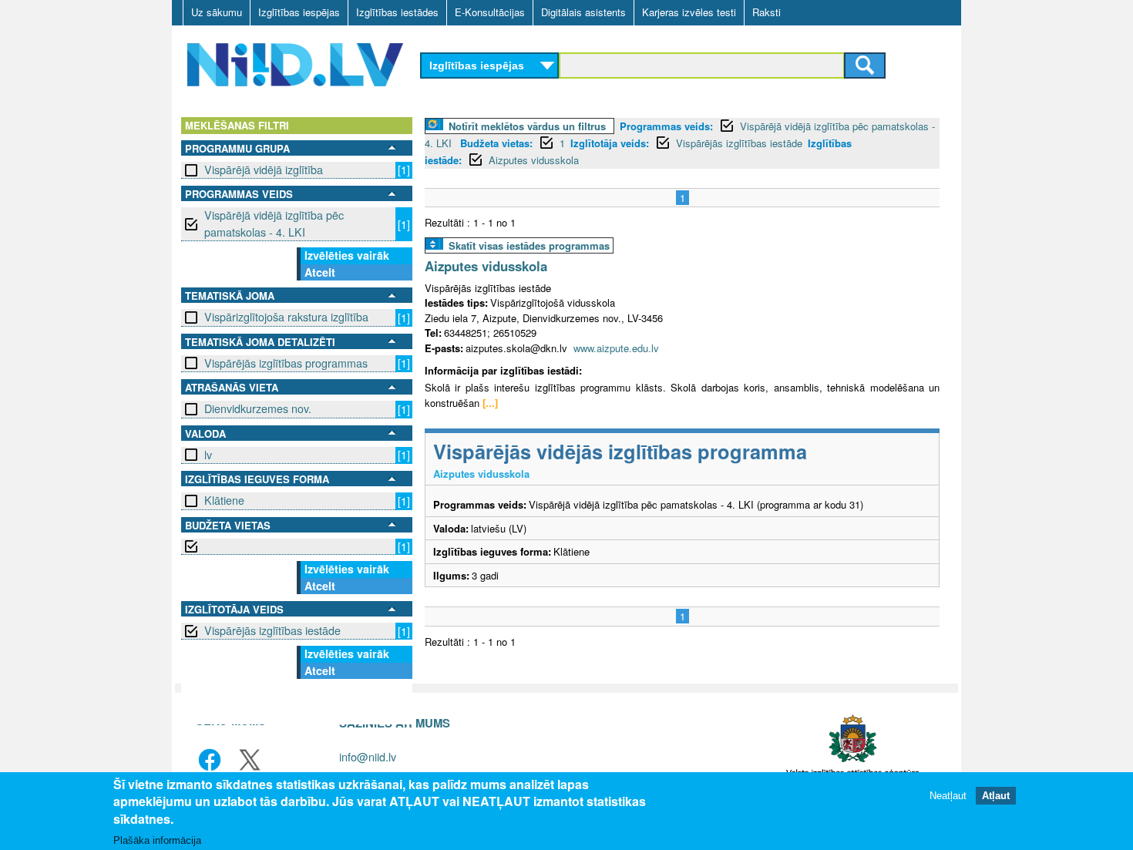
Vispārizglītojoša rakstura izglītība (286, 316)
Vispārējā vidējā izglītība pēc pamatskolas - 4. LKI (274, 223)
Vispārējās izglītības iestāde (272, 630)
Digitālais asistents (583, 12)
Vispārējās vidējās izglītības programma (620, 451)
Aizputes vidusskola (534, 160)
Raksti (766, 12)
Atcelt (319, 272)
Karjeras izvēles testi (689, 12)
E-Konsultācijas (490, 12)
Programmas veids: (666, 126)
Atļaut (996, 795)
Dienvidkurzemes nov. (257, 408)
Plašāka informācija (157, 839)
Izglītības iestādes (397, 12)
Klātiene (224, 500)
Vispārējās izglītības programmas (286, 363)
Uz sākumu (216, 12)
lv (208, 454)
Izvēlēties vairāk (346, 255)
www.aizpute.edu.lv (616, 348)
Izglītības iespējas (299, 12)
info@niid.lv (367, 756)
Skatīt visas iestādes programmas (529, 245)
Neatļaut (948, 795)
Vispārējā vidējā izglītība (263, 169)
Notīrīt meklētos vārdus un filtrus (527, 126)
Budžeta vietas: (496, 143)
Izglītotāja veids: (609, 143)
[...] (490, 402)
